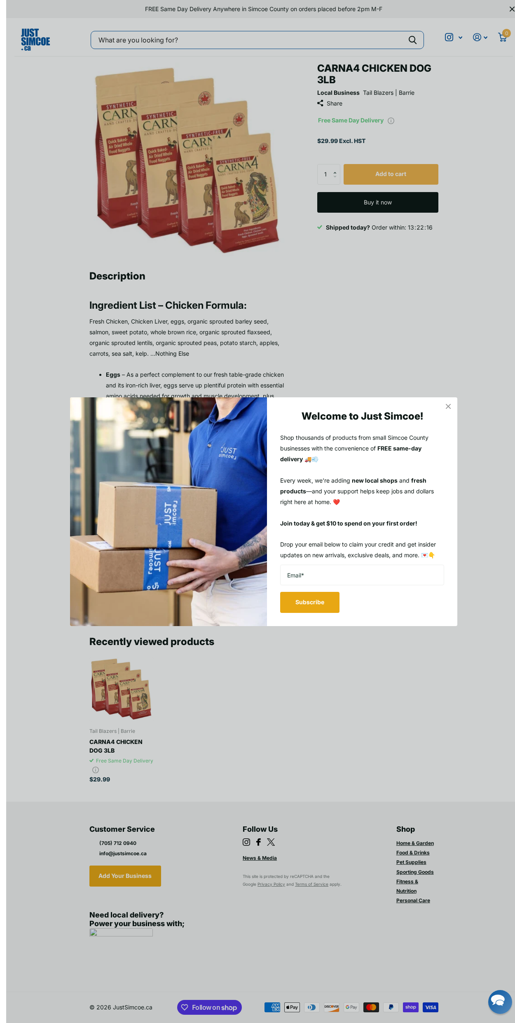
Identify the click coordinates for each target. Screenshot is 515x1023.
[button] (500, 1002)
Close (448, 406)
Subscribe (309, 601)
